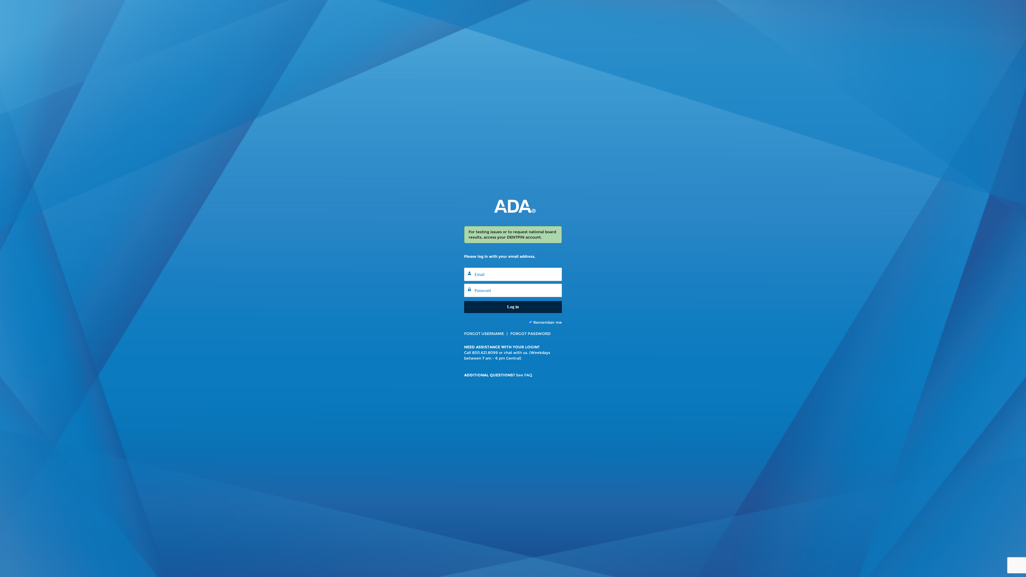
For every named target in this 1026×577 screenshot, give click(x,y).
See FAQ (524, 375)
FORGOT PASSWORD (530, 333)
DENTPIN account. (524, 237)
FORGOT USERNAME (484, 333)
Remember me (547, 322)
